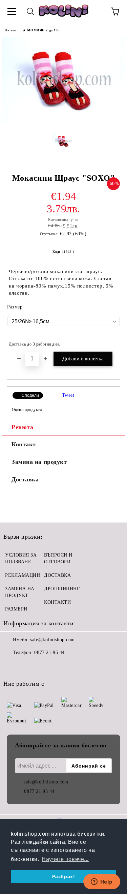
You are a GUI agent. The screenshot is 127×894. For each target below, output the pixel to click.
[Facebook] (12, 666)
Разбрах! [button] (63, 876)
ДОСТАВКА (57, 575)
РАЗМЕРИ (16, 609)
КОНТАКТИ (57, 602)
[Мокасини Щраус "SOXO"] (63, 123)
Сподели (30, 395)
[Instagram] (27, 666)
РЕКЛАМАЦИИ (22, 575)
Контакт (24, 444)
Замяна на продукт (39, 461)
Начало (10, 30)
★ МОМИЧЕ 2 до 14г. (41, 30)
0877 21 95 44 (49, 652)
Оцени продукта (27, 409)
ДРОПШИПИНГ (62, 588)
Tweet (68, 395)
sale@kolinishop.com (52, 639)
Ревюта (22, 427)
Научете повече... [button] (65, 859)
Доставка (25, 479)
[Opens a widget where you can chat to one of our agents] (101, 882)
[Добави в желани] (110, 341)
